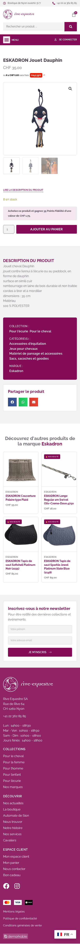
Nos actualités (13, 803)
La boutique (11, 809)
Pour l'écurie (18, 331)
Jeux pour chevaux (23, 349)
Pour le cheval (40, 331)
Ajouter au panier (46, 229)
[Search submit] (70, 26)
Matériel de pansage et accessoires (35, 353)
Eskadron (16, 371)
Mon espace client (16, 856)
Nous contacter (14, 869)
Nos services (12, 834)
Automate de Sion (16, 815)
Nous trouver (12, 822)
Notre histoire (12, 828)
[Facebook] (6, 886)
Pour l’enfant (12, 774)
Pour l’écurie (12, 781)
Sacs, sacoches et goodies (29, 358)
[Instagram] (17, 886)
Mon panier (11, 863)
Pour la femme (13, 762)
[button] (56, 14)
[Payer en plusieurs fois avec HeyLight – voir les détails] (44, 75)
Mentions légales (14, 911)
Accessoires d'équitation (27, 344)
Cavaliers (9, 840)
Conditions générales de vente (22, 925)
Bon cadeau (12, 875)
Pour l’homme (13, 768)
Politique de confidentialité (20, 918)
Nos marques (13, 787)
